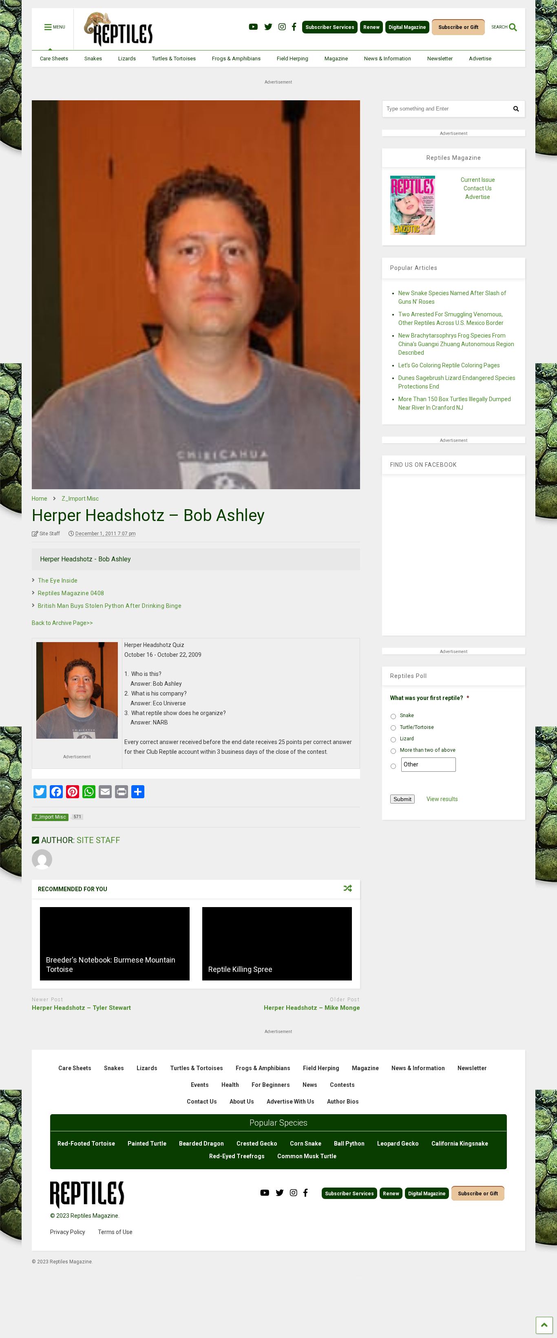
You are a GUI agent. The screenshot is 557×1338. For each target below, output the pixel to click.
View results (442, 799)
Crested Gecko (257, 1143)
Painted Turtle (147, 1143)
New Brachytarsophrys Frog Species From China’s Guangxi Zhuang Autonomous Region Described (456, 344)
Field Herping (292, 58)
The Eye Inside (58, 580)
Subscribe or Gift (458, 27)
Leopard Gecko (398, 1143)
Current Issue (478, 180)
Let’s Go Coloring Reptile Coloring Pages (449, 365)
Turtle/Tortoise (417, 727)
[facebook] (294, 27)
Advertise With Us (290, 1101)
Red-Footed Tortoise (86, 1143)
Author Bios (343, 1101)
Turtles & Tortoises (174, 58)
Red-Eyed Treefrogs (237, 1156)
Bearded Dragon (201, 1143)
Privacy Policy (67, 1232)
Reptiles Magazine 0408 (71, 593)
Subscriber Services (329, 27)
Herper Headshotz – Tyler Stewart (81, 1007)
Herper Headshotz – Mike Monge (312, 1007)
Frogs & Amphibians (236, 58)
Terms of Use (115, 1232)
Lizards (127, 58)
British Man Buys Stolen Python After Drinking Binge (110, 606)
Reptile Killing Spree (240, 969)
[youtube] (253, 27)
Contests (342, 1085)
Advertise (480, 58)
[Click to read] (115, 943)
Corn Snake (305, 1143)
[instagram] (282, 27)
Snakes (93, 58)
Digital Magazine (407, 27)
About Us (242, 1101)
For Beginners (271, 1085)
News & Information (387, 58)
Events (200, 1085)
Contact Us (478, 188)
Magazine (336, 58)
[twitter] (268, 27)
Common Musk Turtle (306, 1156)
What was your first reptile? (429, 698)
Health (230, 1085)
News (310, 1085)
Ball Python (349, 1143)
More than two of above (427, 750)
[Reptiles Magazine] (115, 46)
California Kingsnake (459, 1143)
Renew (371, 27)
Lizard (407, 739)
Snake (407, 715)
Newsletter (440, 58)
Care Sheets (54, 58)
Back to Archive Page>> (62, 623)
